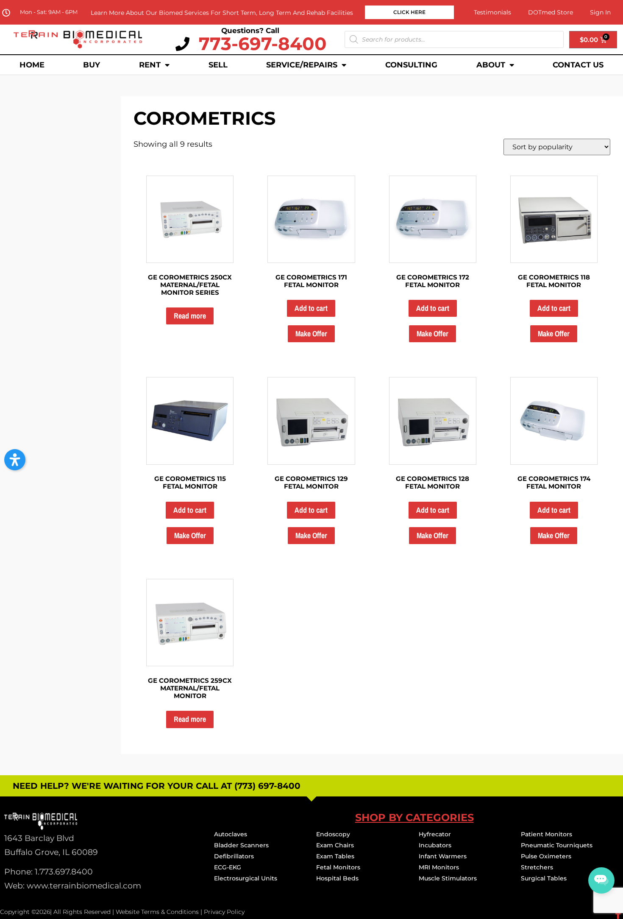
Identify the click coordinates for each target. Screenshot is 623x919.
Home (31, 65)
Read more (190, 315)
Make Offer (311, 333)
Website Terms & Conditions (157, 912)
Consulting (411, 65)
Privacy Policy (224, 912)
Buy (91, 65)
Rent (150, 65)
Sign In (600, 12)
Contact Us (578, 65)
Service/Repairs (301, 65)
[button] (14, 459)
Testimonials (492, 12)
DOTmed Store (550, 12)
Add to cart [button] (311, 308)
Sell (218, 65)
